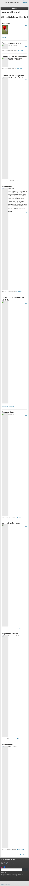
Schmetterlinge (8, 412)
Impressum (17, 882)
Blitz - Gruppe (20, 50)
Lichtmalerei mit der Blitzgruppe (14, 56)
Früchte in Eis (7, 744)
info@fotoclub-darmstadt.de (9, 863)
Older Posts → (23, 854)
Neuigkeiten (4, 37)
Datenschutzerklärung (5, 884)
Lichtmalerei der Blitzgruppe (13, 75)
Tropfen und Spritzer (10, 633)
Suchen (25, 870)
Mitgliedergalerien (21, 36)
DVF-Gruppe (18, 404)
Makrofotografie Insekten (11, 523)
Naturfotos (6, 23)
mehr (26, 25)
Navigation (14, 8)
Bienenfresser (7, 186)
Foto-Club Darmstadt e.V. (11, 2)
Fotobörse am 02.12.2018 (11, 43)
